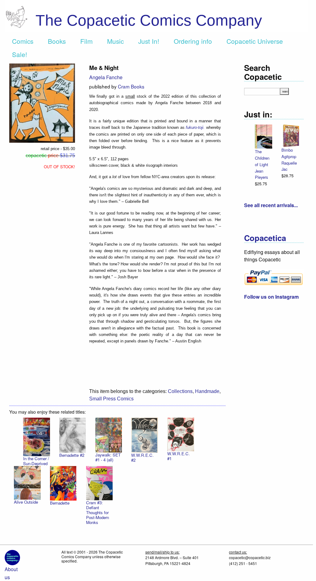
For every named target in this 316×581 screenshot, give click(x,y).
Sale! (19, 54)
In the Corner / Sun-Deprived (36, 461)
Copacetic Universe (255, 41)
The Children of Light (262, 158)
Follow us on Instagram (271, 296)
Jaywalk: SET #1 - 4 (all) (108, 457)
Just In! (148, 41)
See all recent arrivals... (271, 205)
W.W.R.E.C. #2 (142, 457)
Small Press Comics (111, 398)
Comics (22, 41)
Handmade (207, 391)
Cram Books (131, 86)
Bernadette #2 (71, 455)
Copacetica (265, 237)
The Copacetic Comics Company (148, 20)
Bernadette (59, 503)
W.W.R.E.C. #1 (178, 456)
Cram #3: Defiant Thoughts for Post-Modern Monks (97, 512)
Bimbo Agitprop (288, 153)
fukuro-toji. (195, 127)
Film (86, 41)
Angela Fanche (106, 77)
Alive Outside (26, 502)
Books (57, 41)
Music (115, 41)
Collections (180, 391)
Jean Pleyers (261, 174)
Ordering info (193, 41)
